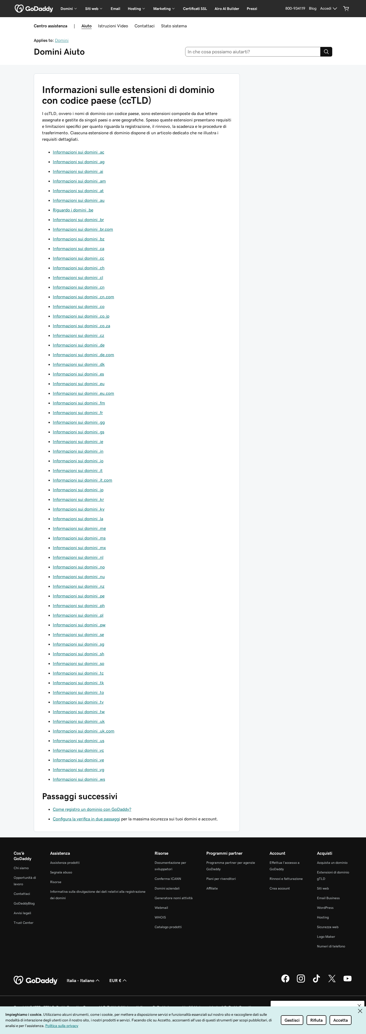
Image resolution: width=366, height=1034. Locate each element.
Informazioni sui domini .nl (78, 557)
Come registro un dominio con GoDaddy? (92, 809)
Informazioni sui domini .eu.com (83, 393)
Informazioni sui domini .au (78, 200)
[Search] (326, 52)
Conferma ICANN (168, 878)
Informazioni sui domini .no (79, 567)
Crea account (280, 888)
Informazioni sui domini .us (78, 740)
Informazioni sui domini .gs (78, 432)
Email (115, 8)
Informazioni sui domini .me (79, 528)
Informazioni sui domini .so (78, 663)
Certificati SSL (195, 8)
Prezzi (252, 8)
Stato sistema (174, 26)
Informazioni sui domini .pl (78, 615)
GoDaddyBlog (24, 903)
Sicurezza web (327, 927)
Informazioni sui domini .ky (78, 509)
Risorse (55, 882)
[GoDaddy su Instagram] (301, 982)
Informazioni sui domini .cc (78, 258)
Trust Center (23, 922)
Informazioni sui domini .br (78, 219)
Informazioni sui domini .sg (78, 644)
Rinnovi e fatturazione (286, 878)
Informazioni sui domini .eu (78, 383)
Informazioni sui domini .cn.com (83, 297)
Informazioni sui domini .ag (78, 161)
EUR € (115, 980)
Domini (62, 40)
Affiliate (212, 888)
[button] (359, 1006)
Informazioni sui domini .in (78, 451)
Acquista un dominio (332, 862)
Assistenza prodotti (65, 862)
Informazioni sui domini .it (78, 470)
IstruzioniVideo (113, 26)
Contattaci (145, 26)
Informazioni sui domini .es (78, 374)
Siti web (323, 888)
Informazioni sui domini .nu (79, 576)
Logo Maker (326, 936)
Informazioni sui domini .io (78, 461)
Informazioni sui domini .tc (78, 673)
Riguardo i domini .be (73, 210)
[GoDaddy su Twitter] (332, 982)
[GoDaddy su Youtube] (347, 982)
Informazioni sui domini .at (78, 190)
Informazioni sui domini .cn (78, 287)
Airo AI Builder (227, 8)
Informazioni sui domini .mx (79, 547)
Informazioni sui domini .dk (79, 364)
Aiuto (86, 26)
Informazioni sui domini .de (78, 345)
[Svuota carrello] (346, 8)
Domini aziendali (167, 888)
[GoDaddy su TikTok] (316, 982)
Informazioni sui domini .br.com (83, 229)
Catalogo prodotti (168, 927)
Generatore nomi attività (174, 898)
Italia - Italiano (80, 980)
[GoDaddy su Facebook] (285, 982)
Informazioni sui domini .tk (78, 682)
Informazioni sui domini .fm (79, 403)
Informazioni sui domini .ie (78, 441)
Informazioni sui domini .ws (79, 779)
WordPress (325, 907)
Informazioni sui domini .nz (78, 586)
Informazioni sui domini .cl (78, 277)
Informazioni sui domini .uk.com (83, 731)
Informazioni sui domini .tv (78, 702)
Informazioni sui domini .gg (79, 422)
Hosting (323, 917)
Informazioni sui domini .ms (79, 538)
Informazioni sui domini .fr (78, 412)
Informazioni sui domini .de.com (83, 354)
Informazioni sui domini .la (78, 518)
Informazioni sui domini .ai (78, 171)
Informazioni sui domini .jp (78, 490)
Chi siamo (21, 868)
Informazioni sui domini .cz (78, 335)
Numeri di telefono (331, 946)
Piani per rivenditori (221, 878)
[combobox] (253, 51)
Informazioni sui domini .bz (78, 239)
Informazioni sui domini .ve (78, 760)
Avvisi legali (22, 913)
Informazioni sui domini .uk (79, 721)
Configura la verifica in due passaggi (86, 819)
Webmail (161, 907)
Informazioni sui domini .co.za (81, 325)
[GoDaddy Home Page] (36, 980)
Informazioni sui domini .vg (78, 769)
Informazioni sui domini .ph (79, 605)
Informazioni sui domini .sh (78, 654)
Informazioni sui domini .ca (78, 248)
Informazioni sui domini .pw (79, 625)
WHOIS (160, 917)
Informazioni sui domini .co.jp (81, 316)
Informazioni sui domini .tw (79, 711)
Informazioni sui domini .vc (78, 750)
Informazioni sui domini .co (78, 306)
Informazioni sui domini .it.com (82, 480)
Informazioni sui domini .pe (78, 596)
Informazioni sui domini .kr (78, 499)
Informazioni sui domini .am (79, 181)
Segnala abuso (61, 872)
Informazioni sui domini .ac (78, 152)
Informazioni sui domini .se (78, 634)
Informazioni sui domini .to (78, 692)
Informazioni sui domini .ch (78, 268)
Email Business (328, 898)
